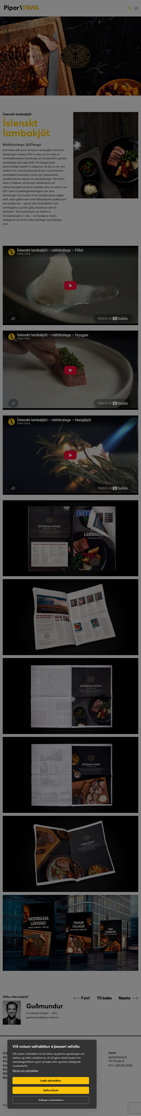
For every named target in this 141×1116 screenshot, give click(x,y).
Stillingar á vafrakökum (51, 1100)
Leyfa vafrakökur (50, 1080)
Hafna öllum (50, 1090)
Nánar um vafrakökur (25, 1070)
